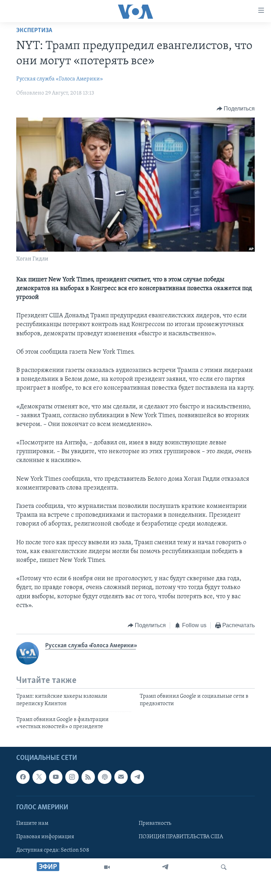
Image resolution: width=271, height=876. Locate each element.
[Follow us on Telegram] (137, 777)
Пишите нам (32, 823)
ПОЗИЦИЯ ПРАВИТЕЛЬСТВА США (181, 837)
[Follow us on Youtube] (55, 777)
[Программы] (107, 867)
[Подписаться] (121, 777)
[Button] (236, 108)
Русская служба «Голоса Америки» (59, 79)
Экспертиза (34, 31)
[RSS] (88, 777)
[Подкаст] (104, 777)
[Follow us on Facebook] (23, 777)
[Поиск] (223, 867)
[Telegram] (165, 867)
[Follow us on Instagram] (72, 777)
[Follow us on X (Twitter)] (39, 777)
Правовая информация (45, 837)
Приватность (155, 823)
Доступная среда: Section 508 (52, 850)
